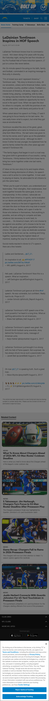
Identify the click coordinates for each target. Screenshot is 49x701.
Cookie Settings (24, 685)
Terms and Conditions (10, 652)
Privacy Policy (35, 654)
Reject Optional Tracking (24, 690)
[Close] (46, 644)
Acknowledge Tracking (24, 696)
